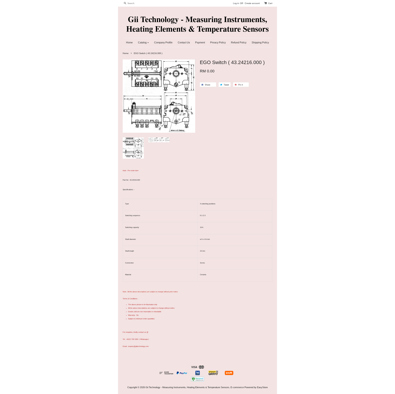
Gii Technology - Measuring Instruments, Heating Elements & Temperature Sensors (197, 23)
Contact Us (184, 42)
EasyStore (262, 387)
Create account (252, 3)
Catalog (142, 42)
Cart (270, 3)
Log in (236, 3)
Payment (200, 42)
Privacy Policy (218, 42)
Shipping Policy (260, 42)
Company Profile (163, 42)
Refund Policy (238, 42)
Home (129, 42)
